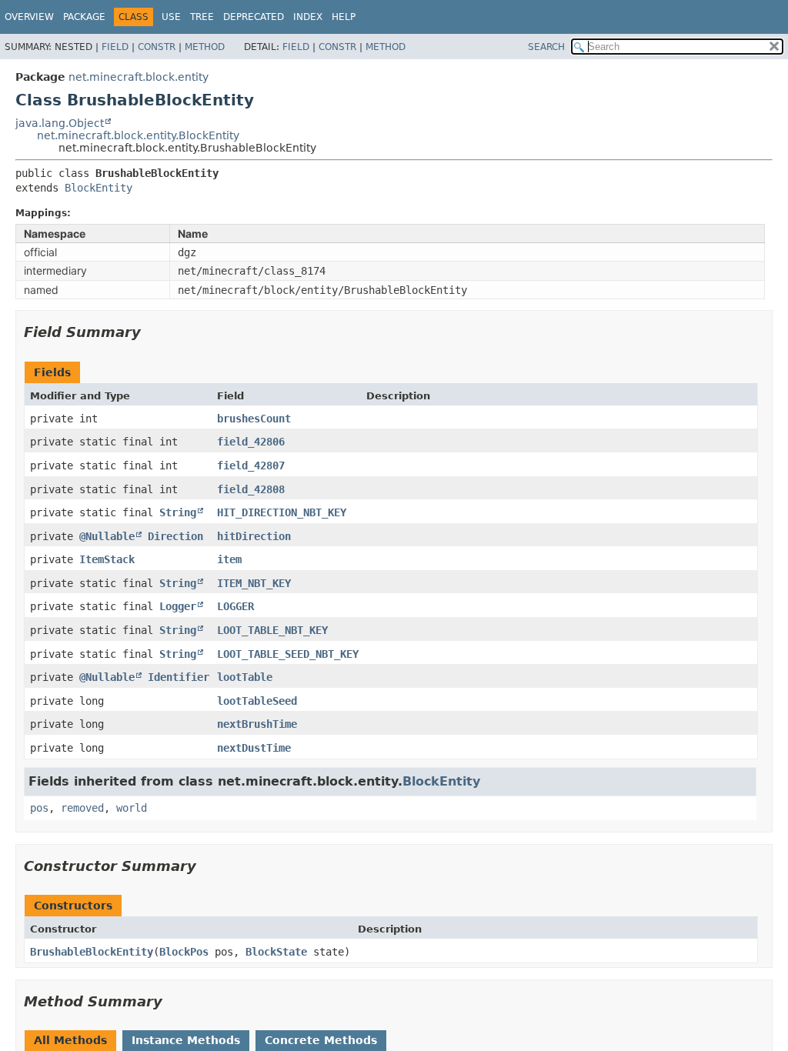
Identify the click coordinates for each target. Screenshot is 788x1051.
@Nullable (107, 536)
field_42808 (251, 489)
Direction (175, 536)
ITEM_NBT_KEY (254, 583)
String (177, 512)
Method (205, 47)
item (229, 559)
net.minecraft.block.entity (138, 77)
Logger (177, 606)
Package (84, 17)
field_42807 (251, 465)
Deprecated (253, 17)
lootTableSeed (257, 701)
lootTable (244, 677)
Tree (202, 17)
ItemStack (107, 559)
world (131, 808)
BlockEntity (98, 188)
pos (39, 808)
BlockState (276, 952)
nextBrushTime (257, 724)
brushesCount (254, 418)
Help (344, 17)
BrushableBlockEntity (91, 952)
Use (171, 17)
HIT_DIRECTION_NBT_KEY (281, 512)
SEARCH (546, 47)
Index (307, 17)
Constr (156, 47)
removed (82, 808)
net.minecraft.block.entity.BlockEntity (138, 135)
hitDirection (254, 536)
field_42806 (251, 441)
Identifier (178, 677)
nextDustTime (254, 748)
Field (115, 47)
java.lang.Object (59, 123)
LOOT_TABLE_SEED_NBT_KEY (288, 654)
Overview (29, 17)
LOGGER (235, 606)
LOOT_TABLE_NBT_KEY (272, 630)
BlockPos (184, 952)
